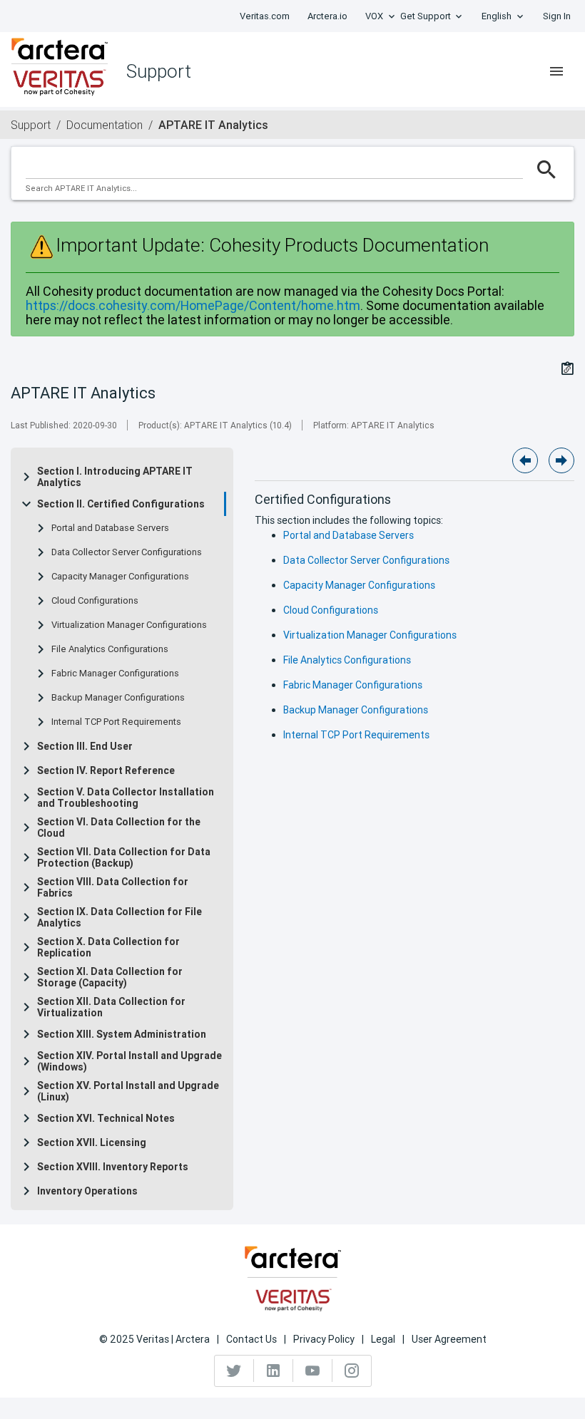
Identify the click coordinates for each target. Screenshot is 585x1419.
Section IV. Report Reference (106, 770)
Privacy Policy (324, 1339)
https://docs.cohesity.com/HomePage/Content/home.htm (193, 305)
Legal (383, 1339)
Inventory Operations (87, 1191)
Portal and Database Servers (110, 528)
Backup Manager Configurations (118, 697)
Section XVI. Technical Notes (106, 1118)
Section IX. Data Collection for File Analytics (119, 917)
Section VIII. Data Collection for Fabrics (112, 887)
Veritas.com (265, 16)
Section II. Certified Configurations (121, 504)
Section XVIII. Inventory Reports (112, 1166)
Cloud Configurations (94, 601)
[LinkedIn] (273, 1370)
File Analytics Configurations (109, 649)
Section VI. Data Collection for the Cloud (118, 827)
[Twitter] (234, 1370)
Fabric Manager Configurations (115, 673)
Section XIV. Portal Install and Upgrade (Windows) (129, 1061)
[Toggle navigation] (556, 71)
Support (31, 125)
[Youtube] (312, 1370)
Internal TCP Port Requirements (116, 722)
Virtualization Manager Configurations (129, 625)
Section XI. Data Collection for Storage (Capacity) (110, 977)
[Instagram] (351, 1370)
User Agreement (449, 1339)
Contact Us (251, 1339)
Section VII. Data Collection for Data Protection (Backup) (123, 857)
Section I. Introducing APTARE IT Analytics (115, 476)
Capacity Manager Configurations (120, 576)
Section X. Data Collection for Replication (108, 947)
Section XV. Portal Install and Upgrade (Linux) (128, 1091)
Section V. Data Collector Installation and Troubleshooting (125, 797)
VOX (374, 16)
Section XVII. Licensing (91, 1142)
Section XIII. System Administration (121, 1034)
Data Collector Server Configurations (126, 552)
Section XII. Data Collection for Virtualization (111, 1007)
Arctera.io (327, 16)
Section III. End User (85, 746)
